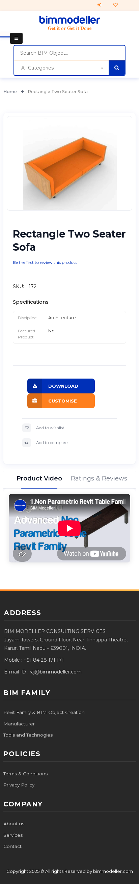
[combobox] (69, 53)
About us (13, 823)
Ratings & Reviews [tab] (100, 478)
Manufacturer (19, 723)
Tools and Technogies (28, 735)
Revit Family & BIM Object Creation (44, 712)
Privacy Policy (18, 785)
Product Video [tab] (39, 478)
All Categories (37, 68)
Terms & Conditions (25, 773)
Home (10, 91)
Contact (12, 846)
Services (13, 835)
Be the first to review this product (45, 262)
